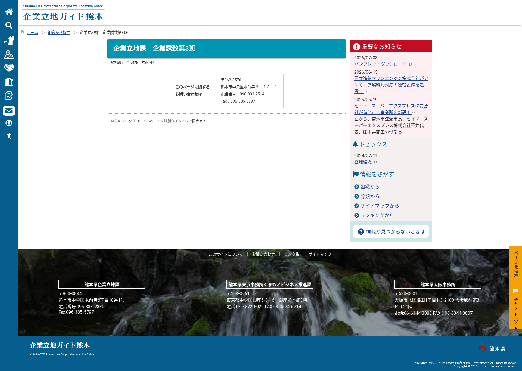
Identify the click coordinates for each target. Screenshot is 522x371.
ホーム (32, 32)
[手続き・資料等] (9, 95)
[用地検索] (9, 54)
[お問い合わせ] (9, 111)
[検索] (9, 25)
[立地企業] (9, 81)
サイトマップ (320, 254)
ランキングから (377, 215)
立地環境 (364, 162)
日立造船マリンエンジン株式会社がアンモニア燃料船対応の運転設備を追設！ (391, 85)
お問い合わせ (263, 254)
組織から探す (59, 32)
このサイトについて (226, 254)
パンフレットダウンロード (381, 64)
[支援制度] (9, 68)
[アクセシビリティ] (9, 138)
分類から (370, 196)
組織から (370, 187)
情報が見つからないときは (395, 231)
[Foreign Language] (9, 123)
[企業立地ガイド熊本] (9, 12)
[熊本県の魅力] (9, 40)
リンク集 (291, 254)
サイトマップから (379, 206)
